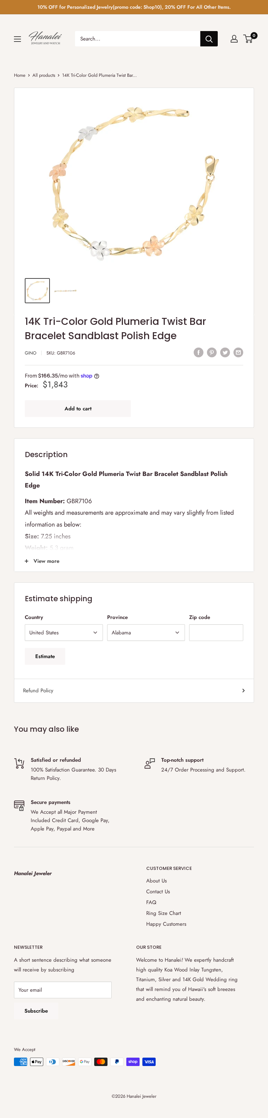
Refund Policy (38, 690)
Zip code (199, 617)
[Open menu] (17, 39)
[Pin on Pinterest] (212, 352)
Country (34, 617)
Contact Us (158, 891)
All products (43, 75)
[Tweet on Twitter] (225, 352)
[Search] (209, 38)
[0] (248, 39)
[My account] (234, 39)
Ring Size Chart (163, 913)
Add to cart (78, 408)
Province (117, 617)
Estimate (45, 656)
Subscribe (36, 1011)
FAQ (151, 902)
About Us (156, 881)
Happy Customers (166, 924)
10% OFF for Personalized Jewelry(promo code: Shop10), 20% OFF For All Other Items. (134, 6)
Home (19, 75)
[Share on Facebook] (198, 352)
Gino (30, 353)
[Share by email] (238, 352)
